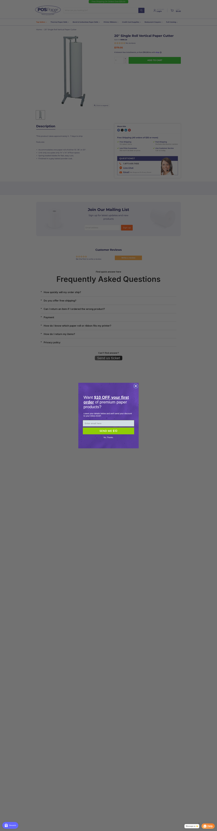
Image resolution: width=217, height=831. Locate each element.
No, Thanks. (108, 437)
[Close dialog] (136, 386)
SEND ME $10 (108, 431)
